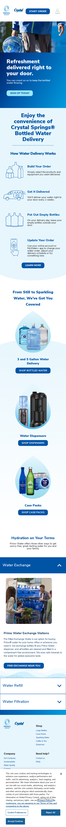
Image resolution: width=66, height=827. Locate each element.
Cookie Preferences (17, 812)
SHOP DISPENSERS (33, 443)
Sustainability (9, 762)
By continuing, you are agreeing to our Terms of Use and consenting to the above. (31, 803)
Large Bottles (41, 730)
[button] (33, 565)
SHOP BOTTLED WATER (33, 370)
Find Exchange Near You (23, 666)
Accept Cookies (15, 821)
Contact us (40, 758)
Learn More (33, 265)
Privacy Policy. (45, 800)
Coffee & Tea (41, 741)
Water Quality (9, 765)
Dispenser (40, 745)
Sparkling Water (42, 737)
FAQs (38, 762)
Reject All (50, 812)
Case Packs (41, 734)
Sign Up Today (19, 93)
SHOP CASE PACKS (33, 512)
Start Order (37, 11)
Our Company (10, 758)
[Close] (61, 773)
